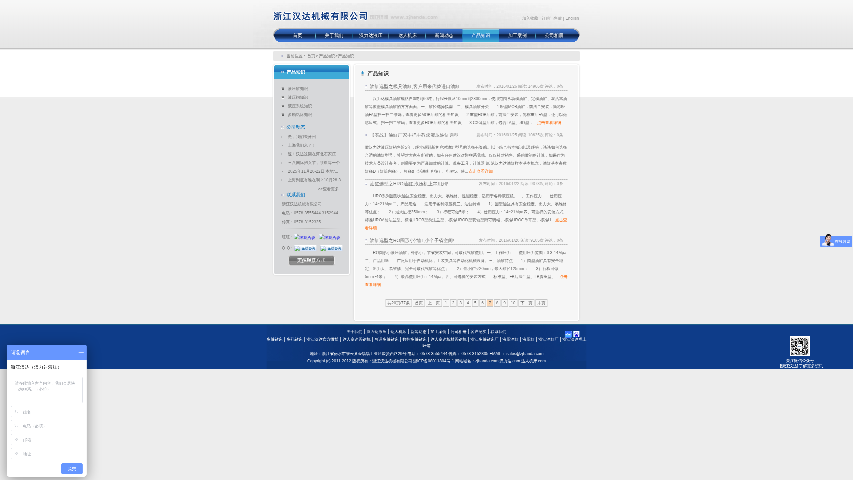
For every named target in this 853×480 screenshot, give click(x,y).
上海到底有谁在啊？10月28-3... (316, 180)
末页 (541, 303)
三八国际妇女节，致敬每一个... (315, 162)
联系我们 (498, 331)
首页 (297, 35)
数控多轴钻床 (414, 339)
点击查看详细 (549, 122)
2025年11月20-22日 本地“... (313, 171)
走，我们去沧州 (302, 136)
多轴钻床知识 (300, 114)
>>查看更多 (328, 189)
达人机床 (407, 35)
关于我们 (334, 35)
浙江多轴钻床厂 (484, 339)
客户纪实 (478, 331)
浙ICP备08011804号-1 (433, 361)
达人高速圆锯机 (357, 339)
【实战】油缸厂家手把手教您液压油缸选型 (414, 135)
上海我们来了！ (302, 145)
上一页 (434, 303)
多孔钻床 (295, 339)
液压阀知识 (298, 97)
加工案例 (517, 35)
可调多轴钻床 (387, 339)
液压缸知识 (298, 88)
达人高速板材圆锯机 (448, 339)
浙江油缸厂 (548, 339)
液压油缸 (510, 339)
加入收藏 (530, 18)
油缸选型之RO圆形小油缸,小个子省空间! (412, 240)
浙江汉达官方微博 (323, 339)
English (572, 18)
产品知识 (480, 35)
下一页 (526, 303)
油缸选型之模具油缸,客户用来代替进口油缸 (415, 86)
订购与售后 (552, 18)
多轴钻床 (275, 339)
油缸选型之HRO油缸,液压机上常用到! (409, 183)
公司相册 (554, 35)
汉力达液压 (371, 35)
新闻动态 (444, 35)
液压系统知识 (300, 106)
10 (513, 303)
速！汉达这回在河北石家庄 (312, 154)
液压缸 (528, 339)
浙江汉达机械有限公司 (355, 11)
